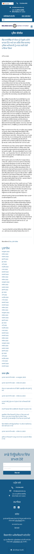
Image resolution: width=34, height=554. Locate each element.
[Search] (30, 20)
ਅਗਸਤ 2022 (5, 287)
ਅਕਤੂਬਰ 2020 (5, 343)
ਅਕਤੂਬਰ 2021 (5, 312)
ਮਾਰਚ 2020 (5, 361)
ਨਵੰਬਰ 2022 (5, 279)
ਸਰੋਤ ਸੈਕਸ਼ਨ (18, 520)
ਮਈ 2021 (4, 325)
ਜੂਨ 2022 (4, 292)
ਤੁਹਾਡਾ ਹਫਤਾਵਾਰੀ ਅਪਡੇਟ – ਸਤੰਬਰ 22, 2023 (13, 396)
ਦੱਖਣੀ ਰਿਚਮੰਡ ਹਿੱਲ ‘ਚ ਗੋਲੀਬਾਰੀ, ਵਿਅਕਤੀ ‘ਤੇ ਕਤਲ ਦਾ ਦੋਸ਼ (16, 409)
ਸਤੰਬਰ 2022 (5, 284)
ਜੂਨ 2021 (4, 323)
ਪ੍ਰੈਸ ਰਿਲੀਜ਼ (15, 241)
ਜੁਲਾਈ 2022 (5, 289)
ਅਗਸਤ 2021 (5, 317)
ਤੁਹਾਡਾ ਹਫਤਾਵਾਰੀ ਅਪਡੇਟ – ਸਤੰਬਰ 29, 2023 (13, 383)
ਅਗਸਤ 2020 (5, 348)
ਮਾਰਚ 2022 (5, 300)
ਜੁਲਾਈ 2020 (5, 351)
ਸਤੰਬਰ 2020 (5, 345)
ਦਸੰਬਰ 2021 (5, 307)
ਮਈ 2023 (4, 264)
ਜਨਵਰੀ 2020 (5, 366)
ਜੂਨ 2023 (4, 261)
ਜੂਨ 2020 (4, 353)
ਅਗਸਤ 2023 (5, 256)
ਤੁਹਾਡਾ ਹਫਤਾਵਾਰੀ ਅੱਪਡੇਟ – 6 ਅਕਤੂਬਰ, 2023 (14, 377)
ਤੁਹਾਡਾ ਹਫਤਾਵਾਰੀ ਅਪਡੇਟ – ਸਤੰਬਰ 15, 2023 (13, 431)
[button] (8, 3)
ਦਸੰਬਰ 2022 (5, 277)
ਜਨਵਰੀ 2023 (5, 274)
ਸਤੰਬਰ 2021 (5, 315)
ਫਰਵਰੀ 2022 (5, 302)
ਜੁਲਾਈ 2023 (5, 259)
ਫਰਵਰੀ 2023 (5, 272)
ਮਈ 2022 (4, 295)
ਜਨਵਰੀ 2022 (5, 305)
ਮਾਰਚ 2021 (5, 330)
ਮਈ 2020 (4, 356)
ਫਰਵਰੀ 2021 (5, 333)
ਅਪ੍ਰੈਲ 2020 (5, 358)
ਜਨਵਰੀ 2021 (5, 335)
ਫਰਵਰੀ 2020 (5, 363)
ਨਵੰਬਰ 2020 (5, 340)
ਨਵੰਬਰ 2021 (5, 310)
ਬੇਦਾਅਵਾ (17, 528)
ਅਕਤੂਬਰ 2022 (5, 282)
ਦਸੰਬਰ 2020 (5, 338)
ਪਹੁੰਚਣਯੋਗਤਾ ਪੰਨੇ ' (18, 542)
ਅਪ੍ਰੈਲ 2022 (5, 297)
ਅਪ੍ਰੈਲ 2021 (5, 328)
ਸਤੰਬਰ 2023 (5, 254)
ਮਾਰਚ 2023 (5, 269)
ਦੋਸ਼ (10, 241)
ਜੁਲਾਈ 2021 (5, 320)
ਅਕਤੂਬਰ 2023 (5, 251)
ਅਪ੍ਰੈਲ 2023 (5, 267)
